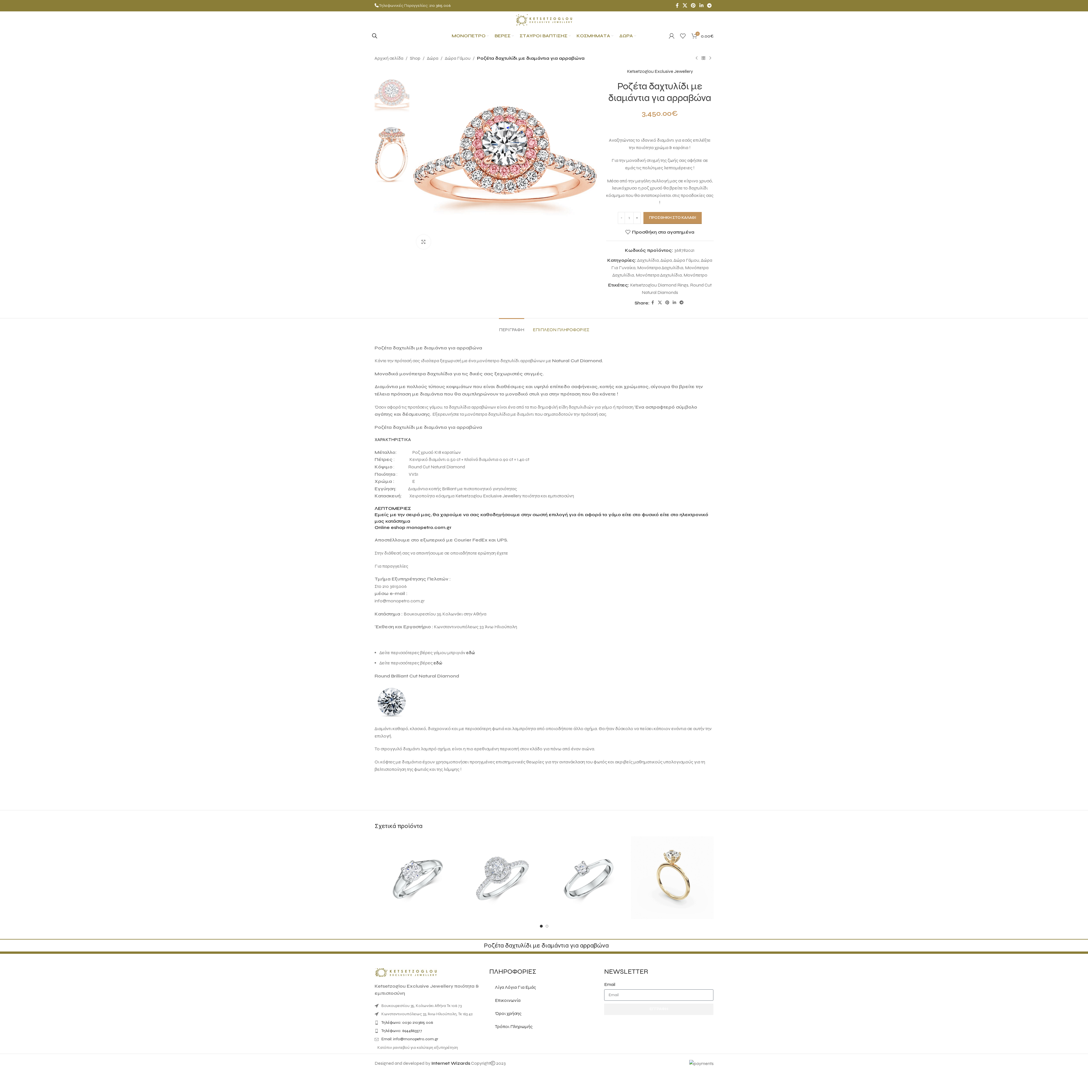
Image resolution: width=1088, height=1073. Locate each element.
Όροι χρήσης (508, 1013)
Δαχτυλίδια (648, 260)
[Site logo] (544, 19)
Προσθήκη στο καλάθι (672, 217)
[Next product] (710, 58)
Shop (415, 58)
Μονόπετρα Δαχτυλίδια (660, 267)
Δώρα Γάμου (457, 58)
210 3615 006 (440, 5)
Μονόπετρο (695, 275)
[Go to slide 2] (547, 926)
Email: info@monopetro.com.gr (409, 1039)
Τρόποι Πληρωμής (513, 1026)
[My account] (671, 36)
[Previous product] (696, 58)
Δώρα (432, 58)
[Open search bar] (374, 35)
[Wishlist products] (683, 36)
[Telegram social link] (709, 5)
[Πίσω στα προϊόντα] (703, 58)
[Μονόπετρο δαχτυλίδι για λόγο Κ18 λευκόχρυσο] (587, 877)
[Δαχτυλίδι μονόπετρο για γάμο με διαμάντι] (416, 877)
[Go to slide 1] (541, 926)
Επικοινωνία (508, 1000)
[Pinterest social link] (693, 5)
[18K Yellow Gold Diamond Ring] (672, 877)
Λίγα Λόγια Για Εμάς (515, 987)
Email (609, 984)
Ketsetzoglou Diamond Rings (659, 285)
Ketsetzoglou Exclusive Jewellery (660, 71)
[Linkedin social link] (701, 5)
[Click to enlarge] (423, 242)
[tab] (511, 326)
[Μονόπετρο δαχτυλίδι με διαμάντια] (501, 877)
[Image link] (406, 972)
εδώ (470, 652)
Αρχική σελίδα (389, 58)
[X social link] (685, 5)
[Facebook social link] (677, 5)
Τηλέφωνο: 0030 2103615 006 (407, 1022)
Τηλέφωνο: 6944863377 (401, 1030)
